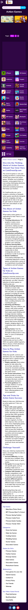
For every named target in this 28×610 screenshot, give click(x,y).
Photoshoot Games (12, 565)
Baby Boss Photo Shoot (13, 509)
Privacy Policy (10, 580)
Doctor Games (10, 542)
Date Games (10, 560)
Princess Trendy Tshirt (13, 524)
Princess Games (11, 551)
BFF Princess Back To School (15, 512)
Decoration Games (12, 545)
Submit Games (11, 575)
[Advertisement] (14, 56)
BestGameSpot (11, 597)
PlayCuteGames (11, 594)
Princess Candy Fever (13, 518)
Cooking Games (11, 536)
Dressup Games (11, 557)
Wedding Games (11, 539)
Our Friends (9, 583)
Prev (12, 36)
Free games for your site (14, 572)
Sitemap (8, 586)
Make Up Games (11, 533)
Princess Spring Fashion (13, 515)
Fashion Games (11, 554)
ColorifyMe (9, 600)
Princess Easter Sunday (13, 521)
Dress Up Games (11, 530)
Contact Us (9, 578)
